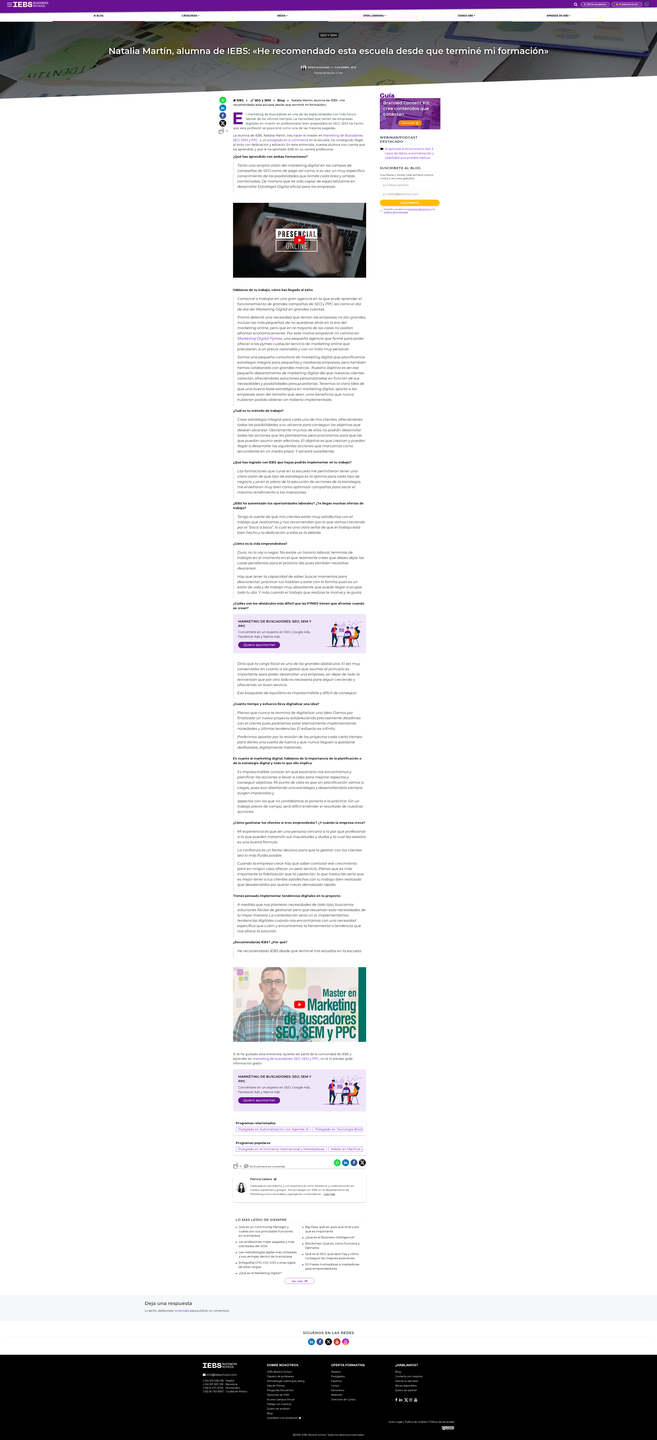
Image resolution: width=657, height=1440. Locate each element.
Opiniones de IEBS (278, 1395)
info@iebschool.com (221, 1375)
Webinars (336, 1395)
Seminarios (337, 1390)
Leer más (329, 1194)
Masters (336, 1372)
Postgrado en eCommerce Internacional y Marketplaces (281, 1149)
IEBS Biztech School (279, 1372)
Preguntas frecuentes (280, 1390)
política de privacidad (396, 212)
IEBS (239, 100)
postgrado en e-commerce (287, 140)
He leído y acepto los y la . (409, 210)
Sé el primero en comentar (267, 1166)
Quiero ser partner (406, 1390)
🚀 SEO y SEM (261, 100)
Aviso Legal (395, 1422)
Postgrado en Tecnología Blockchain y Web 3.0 (351, 1129)
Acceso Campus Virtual (280, 1399)
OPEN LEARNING (373, 15)
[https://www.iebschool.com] (274, 1179)
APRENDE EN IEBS (557, 15)
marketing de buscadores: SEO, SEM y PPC (286, 1059)
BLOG (100, 15)
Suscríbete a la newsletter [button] (282, 1418)
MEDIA (281, 15)
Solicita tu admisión (406, 1381)
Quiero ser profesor (278, 1408)
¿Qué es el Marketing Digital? (260, 1273)
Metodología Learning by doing (286, 1381)
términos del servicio (419, 209)
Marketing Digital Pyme (258, 338)
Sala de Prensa (276, 1385)
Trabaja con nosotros (279, 1404)
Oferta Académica (596, 4)
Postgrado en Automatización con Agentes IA (273, 1129)
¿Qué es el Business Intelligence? (330, 1237)
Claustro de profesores (280, 1376)
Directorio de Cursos (343, 1399)
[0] (221, 130)
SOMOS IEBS (465, 15)
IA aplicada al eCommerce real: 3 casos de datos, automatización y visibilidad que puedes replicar (409, 153)
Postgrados (338, 1376)
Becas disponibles (405, 1385)
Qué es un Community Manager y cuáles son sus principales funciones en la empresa (266, 1231)
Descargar (409, 123)
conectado (182, 1310)
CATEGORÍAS (189, 15)
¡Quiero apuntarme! (259, 645)
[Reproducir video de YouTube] (299, 240)
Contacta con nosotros (408, 1376)
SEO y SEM (328, 35)
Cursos (335, 1385)
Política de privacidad (441, 1422)
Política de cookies (416, 1422)
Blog (281, 100)
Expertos (336, 1381)
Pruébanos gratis (628, 4)
